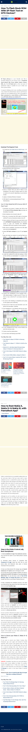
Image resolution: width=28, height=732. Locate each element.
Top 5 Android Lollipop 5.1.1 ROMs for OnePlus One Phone (6, 370)
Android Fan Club (7, 729)
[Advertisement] (14, 35)
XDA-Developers (6, 676)
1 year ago (13, 15)
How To (5, 5)
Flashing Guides (11, 5)
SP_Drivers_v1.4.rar (7, 170)
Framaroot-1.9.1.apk (6, 562)
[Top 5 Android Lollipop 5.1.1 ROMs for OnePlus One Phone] (6, 365)
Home (2, 5)
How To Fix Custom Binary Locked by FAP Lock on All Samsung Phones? (6, 384)
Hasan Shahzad (5, 15)
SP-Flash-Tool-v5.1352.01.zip (17, 149)
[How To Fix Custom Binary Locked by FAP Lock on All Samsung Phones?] (6, 379)
